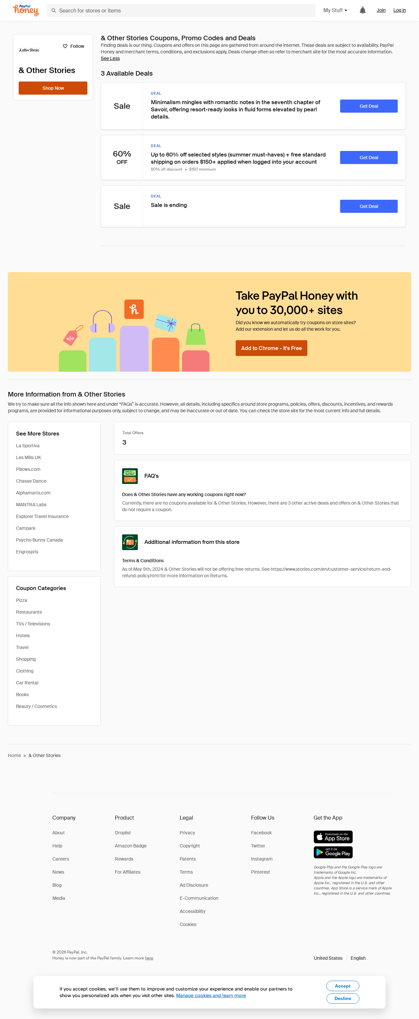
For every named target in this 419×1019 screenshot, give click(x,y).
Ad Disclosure (194, 885)
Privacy (187, 833)
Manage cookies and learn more (211, 995)
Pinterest (260, 872)
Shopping (26, 659)
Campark (25, 528)
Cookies (188, 924)
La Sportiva (28, 446)
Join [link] (381, 10)
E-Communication (199, 898)
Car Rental (27, 683)
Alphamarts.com (33, 493)
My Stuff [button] (333, 10)
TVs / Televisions (33, 624)
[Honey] (26, 10)
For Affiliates (127, 872)
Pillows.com (28, 469)
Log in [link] (399, 10)
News (58, 872)
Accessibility (193, 911)
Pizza (21, 600)
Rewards (124, 859)
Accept (343, 986)
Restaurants (29, 612)
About (58, 833)
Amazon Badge (131, 846)
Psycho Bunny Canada (39, 540)
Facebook (261, 833)
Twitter (258, 846)
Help (57, 846)
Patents (188, 859)
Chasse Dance (31, 481)
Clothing (24, 671)
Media (58, 898)
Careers (60, 859)
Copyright (190, 846)
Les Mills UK (28, 457)
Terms (186, 872)
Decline (343, 998)
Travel (22, 647)
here (149, 958)
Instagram (262, 859)
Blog (57, 885)
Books (22, 694)
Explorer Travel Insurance (42, 516)
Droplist (123, 833)
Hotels (23, 636)
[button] (340, 958)
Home (14, 755)
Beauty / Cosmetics (36, 706)
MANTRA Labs (31, 505)
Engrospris (27, 552)
